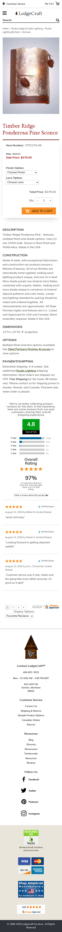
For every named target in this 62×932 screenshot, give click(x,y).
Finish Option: (15, 168)
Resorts (31, 725)
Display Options (24, 611)
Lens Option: (14, 178)
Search (57, 20)
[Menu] (5, 13)
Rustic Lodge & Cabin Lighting (27, 29)
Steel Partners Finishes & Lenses (29, 349)
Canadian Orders (31, 720)
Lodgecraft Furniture (32, 924)
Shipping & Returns (31, 711)
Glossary (31, 744)
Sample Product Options (31, 715)
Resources (31, 758)
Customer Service (16, 4)
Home (6, 29)
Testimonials (31, 754)
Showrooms (31, 749)
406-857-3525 (31, 672)
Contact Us (31, 706)
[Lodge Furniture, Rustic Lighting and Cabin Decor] (29, 13)
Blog (31, 740)
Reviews (31, 763)
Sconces (26, 32)
